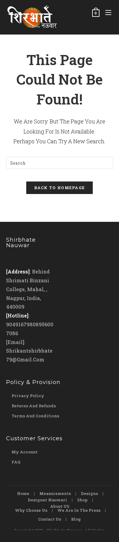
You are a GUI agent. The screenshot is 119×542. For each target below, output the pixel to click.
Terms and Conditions (35, 416)
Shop (82, 500)
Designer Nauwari (47, 500)
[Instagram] (23, 258)
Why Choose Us (31, 510)
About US (59, 506)
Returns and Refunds (34, 405)
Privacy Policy (28, 395)
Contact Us (49, 519)
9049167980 (21, 324)
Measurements (55, 493)
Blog (76, 519)
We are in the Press (78, 510)
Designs (89, 493)
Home (23, 493)
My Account (25, 452)
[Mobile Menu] (107, 13)
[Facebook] (12, 258)
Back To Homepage (59, 187)
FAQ (16, 462)
